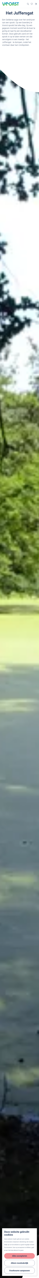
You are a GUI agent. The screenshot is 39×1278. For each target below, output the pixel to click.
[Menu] (36, 4)
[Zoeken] (28, 4)
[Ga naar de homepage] (10, 4)
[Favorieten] (32, 4)
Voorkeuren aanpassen (19, 1270)
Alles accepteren (19, 1256)
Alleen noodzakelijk (19, 1263)
